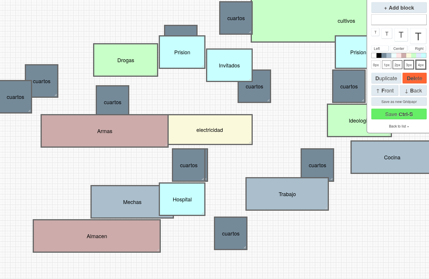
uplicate (386, 78)
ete (414, 78)
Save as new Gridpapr (399, 101)
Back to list (397, 125)
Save (399, 114)
